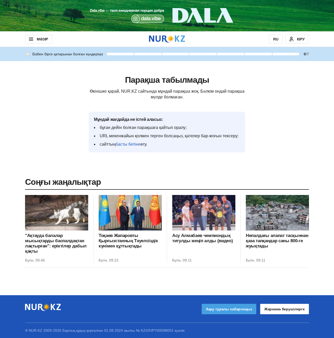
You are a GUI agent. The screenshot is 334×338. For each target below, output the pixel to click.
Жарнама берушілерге (284, 309)
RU (275, 39)
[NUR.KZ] (167, 39)
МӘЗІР (42, 39)
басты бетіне (128, 144)
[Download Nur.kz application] (167, 15)
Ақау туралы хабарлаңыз (229, 309)
